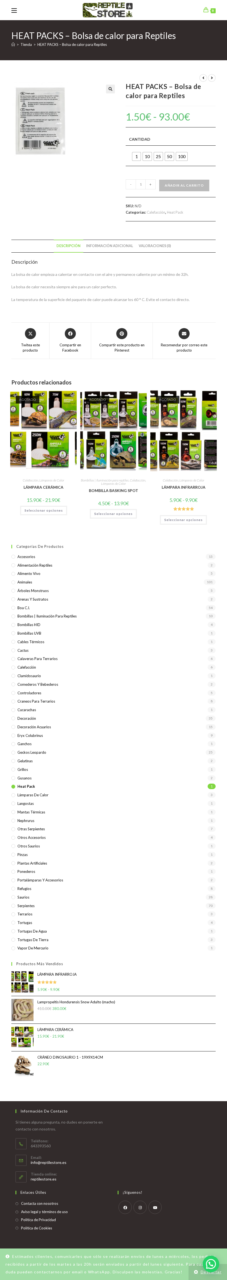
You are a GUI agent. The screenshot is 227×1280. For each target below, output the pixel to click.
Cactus (23, 650)
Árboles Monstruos (33, 590)
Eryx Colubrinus (30, 735)
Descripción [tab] (68, 246)
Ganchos (24, 744)
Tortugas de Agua (32, 931)
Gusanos (24, 778)
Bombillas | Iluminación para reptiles (105, 480)
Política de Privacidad (38, 1220)
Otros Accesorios (31, 837)
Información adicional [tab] (109, 246)
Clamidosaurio (29, 676)
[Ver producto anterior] (203, 78)
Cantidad (139, 139)
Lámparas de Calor (51, 480)
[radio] (136, 156)
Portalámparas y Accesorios (40, 880)
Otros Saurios (28, 846)
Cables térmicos (30, 642)
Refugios (24, 888)
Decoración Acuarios (34, 727)
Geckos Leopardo (31, 752)
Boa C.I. (23, 608)
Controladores (29, 693)
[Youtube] (155, 1207)
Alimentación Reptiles (34, 565)
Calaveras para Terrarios (37, 658)
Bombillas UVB (29, 633)
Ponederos (26, 871)
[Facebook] (125, 1207)
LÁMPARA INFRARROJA (183, 487)
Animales (24, 582)
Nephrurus (25, 820)
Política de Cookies (36, 1228)
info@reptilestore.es (48, 1162)
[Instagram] (140, 1207)
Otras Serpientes (31, 829)
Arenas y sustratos (32, 599)
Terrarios (24, 914)
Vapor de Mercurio (32, 948)
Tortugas (24, 922)
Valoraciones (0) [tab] (155, 246)
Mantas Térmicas (31, 812)
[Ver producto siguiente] (212, 78)
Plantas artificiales (32, 863)
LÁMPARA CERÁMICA (43, 487)
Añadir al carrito (184, 185)
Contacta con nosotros (39, 1203)
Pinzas (22, 854)
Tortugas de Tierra (32, 940)
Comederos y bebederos (37, 684)
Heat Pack (175, 212)
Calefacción (156, 212)
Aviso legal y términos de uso (44, 1212)
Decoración (26, 718)
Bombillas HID (28, 624)
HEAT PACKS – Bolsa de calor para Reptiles (72, 44)
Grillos (22, 769)
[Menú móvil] (14, 10)
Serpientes (26, 906)
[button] (110, 89)
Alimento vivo (28, 573)
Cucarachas (26, 710)
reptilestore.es (43, 1179)
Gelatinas (25, 761)
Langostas (25, 803)
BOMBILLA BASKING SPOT (113, 490)
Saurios (23, 897)
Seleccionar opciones (43, 510)
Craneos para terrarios (36, 701)
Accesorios (26, 556)
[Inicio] (13, 44)
